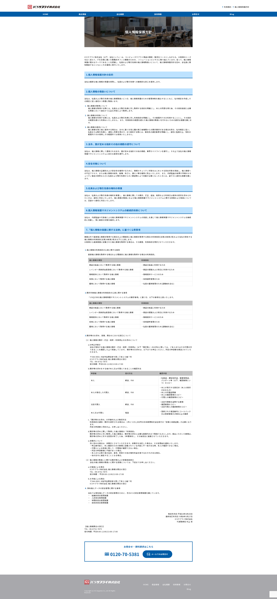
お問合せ (195, 14)
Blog (232, 14)
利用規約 (227, 7)
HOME (45, 14)
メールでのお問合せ (159, 554)
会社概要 (120, 14)
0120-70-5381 (124, 554)
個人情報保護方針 (242, 7)
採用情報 (158, 14)
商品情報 (82, 14)
